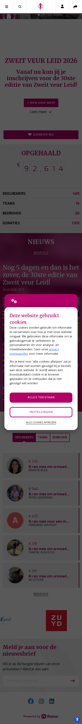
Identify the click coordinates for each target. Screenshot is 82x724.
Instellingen (41, 412)
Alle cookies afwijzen (41, 422)
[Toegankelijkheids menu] (77, 719)
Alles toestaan (41, 397)
